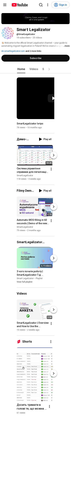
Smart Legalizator (25, 278)
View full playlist (24, 282)
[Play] (53, 98)
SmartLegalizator (25, 175)
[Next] (53, 155)
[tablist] (35, 69)
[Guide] (5, 5)
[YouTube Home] (19, 5)
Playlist (39, 278)
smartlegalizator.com (14, 51)
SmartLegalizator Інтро (30, 123)
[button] (49, 69)
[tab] (21, 69)
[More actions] (51, 169)
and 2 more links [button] (33, 51)
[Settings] (48, 5)
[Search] (41, 5)
